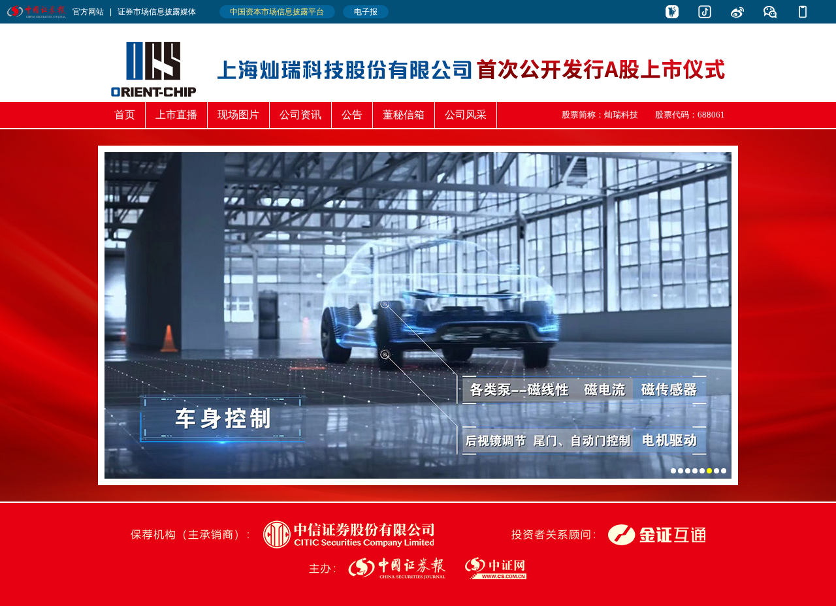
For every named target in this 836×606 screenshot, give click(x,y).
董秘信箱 (404, 114)
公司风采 (466, 114)
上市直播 (176, 114)
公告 (352, 114)
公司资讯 (300, 114)
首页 (124, 114)
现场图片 (238, 114)
